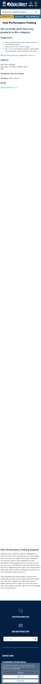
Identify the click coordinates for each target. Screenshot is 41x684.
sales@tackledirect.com (9, 88)
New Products (20, 47)
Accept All (20, 681)
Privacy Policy (16, 668)
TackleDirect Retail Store (14, 662)
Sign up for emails (11, 49)
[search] (36, 12)
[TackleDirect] (17, 4)
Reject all (20, 677)
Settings (20, 673)
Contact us (31, 55)
